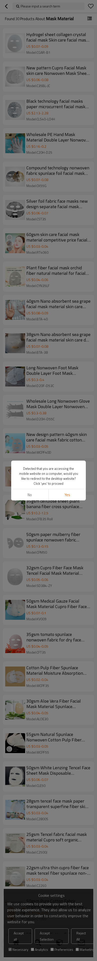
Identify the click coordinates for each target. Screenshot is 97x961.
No (30, 495)
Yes (67, 495)
